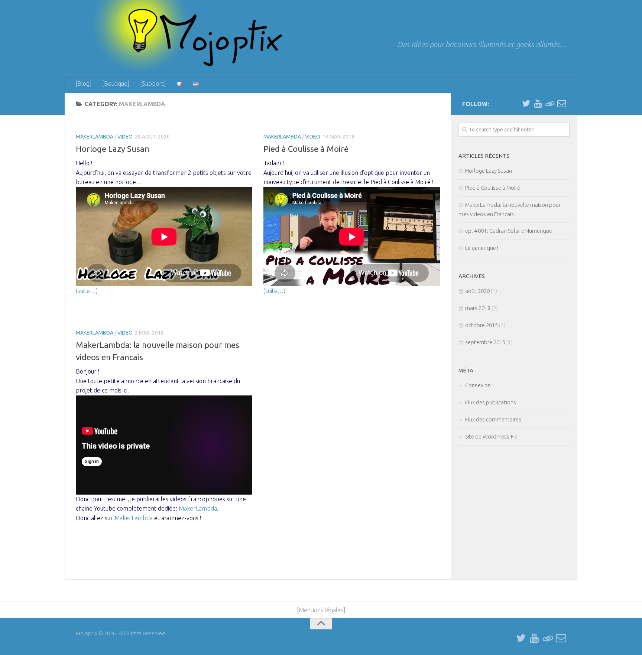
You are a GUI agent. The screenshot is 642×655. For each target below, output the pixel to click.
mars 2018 (477, 308)
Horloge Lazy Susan (112, 148)
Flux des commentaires (493, 419)
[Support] (153, 83)
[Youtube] (538, 103)
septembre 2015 (485, 342)
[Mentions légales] (321, 610)
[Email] (561, 103)
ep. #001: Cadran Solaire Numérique (508, 231)
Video (125, 137)
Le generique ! (481, 248)
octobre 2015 (481, 325)
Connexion (478, 385)
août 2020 (477, 291)
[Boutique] (116, 83)
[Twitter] (526, 103)
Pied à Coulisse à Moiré (305, 148)
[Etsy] (549, 103)
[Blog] (83, 83)
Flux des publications (490, 402)
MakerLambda (94, 137)
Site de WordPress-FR (491, 436)
